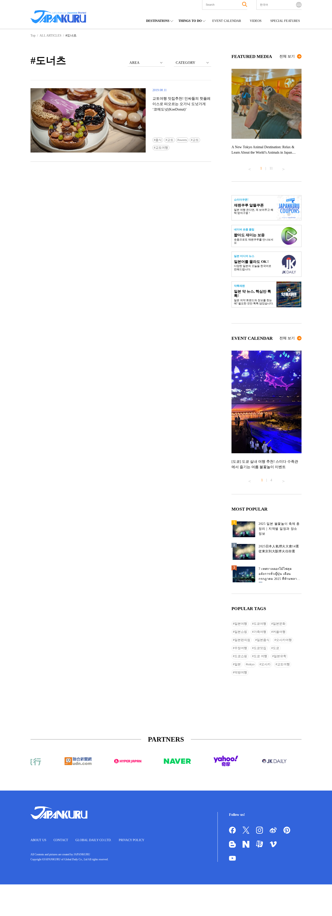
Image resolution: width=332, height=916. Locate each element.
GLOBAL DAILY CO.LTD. (93, 840)
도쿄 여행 (260, 656)
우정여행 (240, 648)
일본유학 (280, 656)
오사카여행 (284, 640)
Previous (249, 167)
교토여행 (161, 147)
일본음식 (263, 640)
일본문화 (279, 623)
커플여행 (279, 632)
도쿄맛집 (260, 648)
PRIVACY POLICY (131, 840)
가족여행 (260, 632)
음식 (158, 140)
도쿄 (276, 648)
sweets (183, 140)
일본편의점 (242, 640)
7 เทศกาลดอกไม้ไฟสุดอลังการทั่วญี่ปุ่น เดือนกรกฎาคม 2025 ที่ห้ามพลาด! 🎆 (279, 574)
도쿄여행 (260, 623)
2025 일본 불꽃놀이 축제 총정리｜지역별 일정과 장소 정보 (279, 528)
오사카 (266, 664)
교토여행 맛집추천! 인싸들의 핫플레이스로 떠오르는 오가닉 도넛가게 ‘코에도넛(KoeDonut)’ (181, 104)
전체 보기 (287, 56)
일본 (237, 664)
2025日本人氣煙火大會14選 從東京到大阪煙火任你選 (279, 549)
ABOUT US (38, 840)
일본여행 (240, 623)
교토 (170, 140)
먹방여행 (240, 672)
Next (283, 167)
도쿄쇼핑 (240, 656)
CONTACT (61, 840)
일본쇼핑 (240, 632)
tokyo (251, 664)
